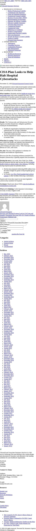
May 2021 (7, 321)
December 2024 (9, 257)
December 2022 (9, 293)
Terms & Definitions (6, 495)
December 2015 (9, 410)
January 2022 (8, 310)
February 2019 (8, 355)
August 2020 (8, 334)
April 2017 (7, 386)
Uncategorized (8, 246)
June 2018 (7, 365)
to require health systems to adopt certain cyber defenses (17, 163)
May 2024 (7, 267)
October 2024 (8, 261)
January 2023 (8, 291)
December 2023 (9, 274)
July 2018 (7, 363)
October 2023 (8, 278)
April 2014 (7, 441)
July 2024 (7, 264)
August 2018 (8, 362)
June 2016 (7, 401)
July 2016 (7, 399)
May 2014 (7, 439)
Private (6, 245)
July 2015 (7, 418)
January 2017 (8, 391)
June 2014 (7, 437)
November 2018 (9, 360)
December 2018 (9, 358)
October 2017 (8, 377)
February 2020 (8, 345)
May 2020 (7, 339)
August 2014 (8, 434)
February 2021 (8, 326)
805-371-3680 (4, 480)
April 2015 (7, 422)
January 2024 (8, 273)
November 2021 (9, 312)
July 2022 (7, 300)
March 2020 (7, 343)
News (2, 496)
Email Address (5, 224)
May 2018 (7, 367)
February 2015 (8, 423)
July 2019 (7, 350)
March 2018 (7, 370)
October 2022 (8, 295)
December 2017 (9, 374)
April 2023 (7, 286)
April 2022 (7, 305)
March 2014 (7, 442)
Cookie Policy (4, 505)
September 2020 (9, 333)
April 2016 (7, 405)
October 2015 (8, 413)
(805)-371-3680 (9, 1)
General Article (28, 83)
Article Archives (9, 241)
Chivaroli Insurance (18, 83)
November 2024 (9, 259)
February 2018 (8, 372)
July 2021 (7, 317)
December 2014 (9, 427)
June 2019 (7, 351)
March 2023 (7, 288)
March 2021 (7, 324)
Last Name (3, 228)
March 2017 (7, 387)
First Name (3, 226)
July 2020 (7, 336)
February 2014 (8, 444)
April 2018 (7, 369)
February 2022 (8, 309)
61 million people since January (21, 109)
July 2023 (7, 283)
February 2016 (8, 408)
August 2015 (8, 417)
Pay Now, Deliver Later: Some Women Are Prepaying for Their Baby (17, 524)
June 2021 (7, 319)
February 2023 (8, 290)
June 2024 (7, 266)
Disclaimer (3, 507)
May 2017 (7, 384)
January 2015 (8, 425)
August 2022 (8, 298)
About (2, 498)
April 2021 (7, 322)
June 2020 (7, 338)
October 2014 (8, 430)
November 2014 (9, 429)
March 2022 (7, 307)
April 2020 (7, 341)
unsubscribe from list (18, 234)
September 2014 (9, 432)
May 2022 (7, 303)
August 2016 (8, 398)
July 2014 (7, 435)
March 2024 (7, 271)
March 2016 (7, 406)
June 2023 (7, 285)
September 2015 (9, 415)
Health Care (3, 491)
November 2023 (9, 276)
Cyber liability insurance (7, 194)
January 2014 (8, 446)
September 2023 (9, 279)
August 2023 (8, 281)
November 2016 (9, 393)
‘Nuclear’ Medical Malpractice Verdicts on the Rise (19, 522)
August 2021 (8, 315)
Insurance (3, 493)
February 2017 (8, 389)
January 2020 (8, 346)
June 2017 (7, 382)
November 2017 (9, 375)
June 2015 (7, 420)
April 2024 (7, 269)
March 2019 (7, 353)
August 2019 (8, 348)
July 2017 (7, 381)
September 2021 (9, 314)
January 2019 (8, 357)
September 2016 (9, 396)
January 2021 (8, 327)
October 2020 (8, 331)
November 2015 (9, 411)
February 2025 (8, 256)
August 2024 (8, 262)
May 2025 (7, 254)
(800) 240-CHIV (26, 1)
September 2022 (9, 297)
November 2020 (9, 329)
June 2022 (7, 302)
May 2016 (7, 403)
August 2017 (8, 379)
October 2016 (8, 394)
